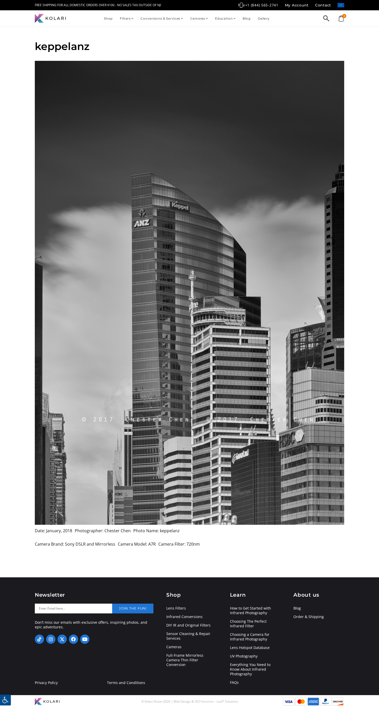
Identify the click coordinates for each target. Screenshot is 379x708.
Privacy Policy (46, 683)
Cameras (197, 18)
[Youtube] (84, 639)
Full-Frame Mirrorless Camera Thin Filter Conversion (184, 660)
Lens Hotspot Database (250, 647)
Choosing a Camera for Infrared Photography (249, 637)
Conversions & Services (160, 18)
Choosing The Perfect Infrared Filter (248, 623)
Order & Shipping (308, 616)
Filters (125, 18)
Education (224, 18)
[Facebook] (73, 639)
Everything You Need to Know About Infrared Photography (250, 669)
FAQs (234, 682)
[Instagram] (50, 639)
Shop (108, 18)
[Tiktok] (39, 639)
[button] (5, 700)
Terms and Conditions (126, 683)
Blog (247, 18)
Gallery (264, 18)
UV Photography (244, 656)
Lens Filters (176, 608)
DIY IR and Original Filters (188, 625)
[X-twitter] (62, 639)
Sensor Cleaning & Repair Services (188, 636)
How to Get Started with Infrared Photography (250, 610)
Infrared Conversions (184, 616)
